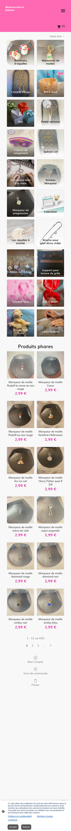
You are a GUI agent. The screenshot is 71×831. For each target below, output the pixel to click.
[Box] (20, 108)
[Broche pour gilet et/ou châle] (50, 228)
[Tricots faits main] (20, 318)
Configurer (13, 820)
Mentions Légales (45, 816)
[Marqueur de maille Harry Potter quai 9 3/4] (50, 460)
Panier (35, 685)
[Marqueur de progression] (20, 198)
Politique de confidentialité (20, 816)
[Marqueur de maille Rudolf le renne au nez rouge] (20, 364)
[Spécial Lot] (50, 138)
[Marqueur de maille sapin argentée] (50, 509)
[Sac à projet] (50, 288)
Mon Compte (35, 662)
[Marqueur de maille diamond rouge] (20, 556)
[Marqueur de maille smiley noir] (20, 602)
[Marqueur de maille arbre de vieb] (20, 509)
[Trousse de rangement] (20, 138)
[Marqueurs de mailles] (50, 48)
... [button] (44, 645)
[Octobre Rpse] (20, 288)
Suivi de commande (35, 673)
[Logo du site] (19, 16)
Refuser (26, 827)
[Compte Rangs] (20, 78)
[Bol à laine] (50, 78)
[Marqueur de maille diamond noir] (50, 556)
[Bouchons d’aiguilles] (20, 48)
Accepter (13, 827)
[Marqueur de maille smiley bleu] (50, 602)
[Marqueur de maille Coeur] (50, 364)
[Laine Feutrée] (50, 318)
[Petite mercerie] (50, 108)
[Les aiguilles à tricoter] (20, 228)
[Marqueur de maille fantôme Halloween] (50, 414)
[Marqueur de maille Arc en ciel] (20, 460)
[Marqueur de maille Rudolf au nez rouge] (20, 414)
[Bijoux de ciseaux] (20, 258)
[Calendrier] (50, 198)
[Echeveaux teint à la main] (20, 168)
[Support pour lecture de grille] (50, 258)
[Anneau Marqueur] (50, 168)
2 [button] (32, 645)
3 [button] (38, 645)
